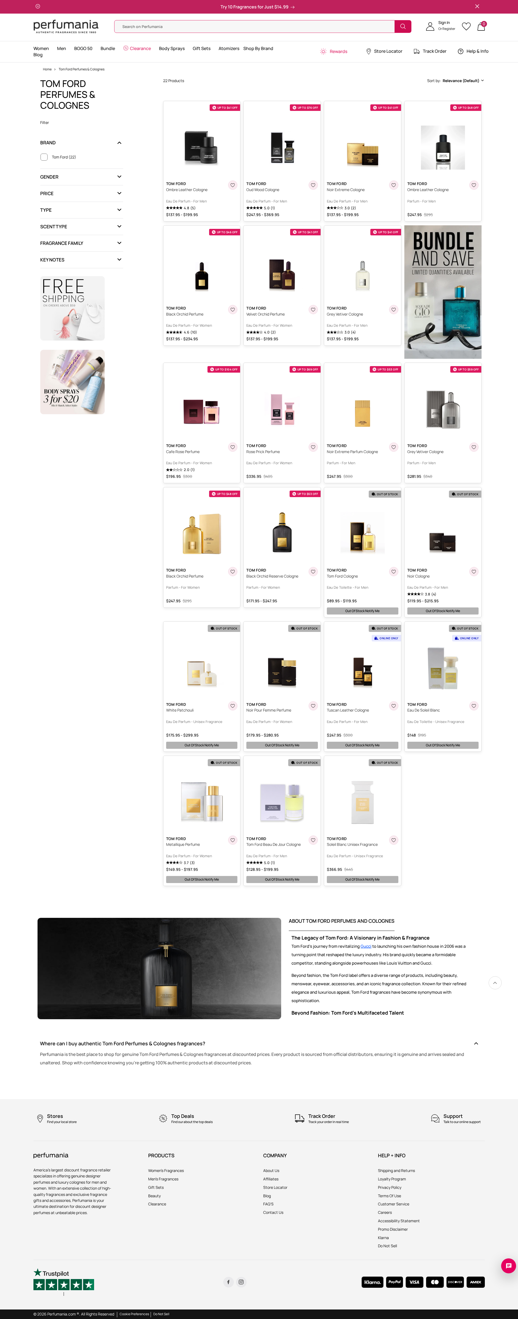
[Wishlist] (468, 26)
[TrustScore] (63, 1282)
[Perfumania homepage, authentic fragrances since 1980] (66, 26)
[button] (440, 26)
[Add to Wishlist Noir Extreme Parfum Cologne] (393, 447)
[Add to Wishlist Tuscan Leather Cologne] (393, 705)
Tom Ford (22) (64, 157)
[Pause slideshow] (37, 6)
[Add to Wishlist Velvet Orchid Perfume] (313, 309)
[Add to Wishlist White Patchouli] (232, 705)
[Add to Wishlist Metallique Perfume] (232, 840)
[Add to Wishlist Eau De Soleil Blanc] (474, 705)
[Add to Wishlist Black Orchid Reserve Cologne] (313, 571)
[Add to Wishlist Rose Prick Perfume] (313, 447)
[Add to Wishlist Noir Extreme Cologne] (393, 185)
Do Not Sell (161, 1314)
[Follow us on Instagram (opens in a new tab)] (241, 1282)
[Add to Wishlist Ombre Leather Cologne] (232, 185)
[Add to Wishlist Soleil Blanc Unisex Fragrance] (393, 840)
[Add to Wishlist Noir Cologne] (474, 571)
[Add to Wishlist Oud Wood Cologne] (313, 185)
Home (47, 69)
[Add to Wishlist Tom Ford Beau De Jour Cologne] (313, 840)
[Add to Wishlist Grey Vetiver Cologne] (393, 309)
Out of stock (362, 611)
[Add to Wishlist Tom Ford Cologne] (393, 571)
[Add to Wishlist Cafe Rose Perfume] (232, 447)
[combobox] (455, 80)
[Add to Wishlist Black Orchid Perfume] (232, 309)
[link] (495, 982)
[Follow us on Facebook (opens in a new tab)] (228, 1282)
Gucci (366, 946)
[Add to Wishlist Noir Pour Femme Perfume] (313, 705)
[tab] (342, 924)
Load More (324, 896)
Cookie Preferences (134, 1314)
